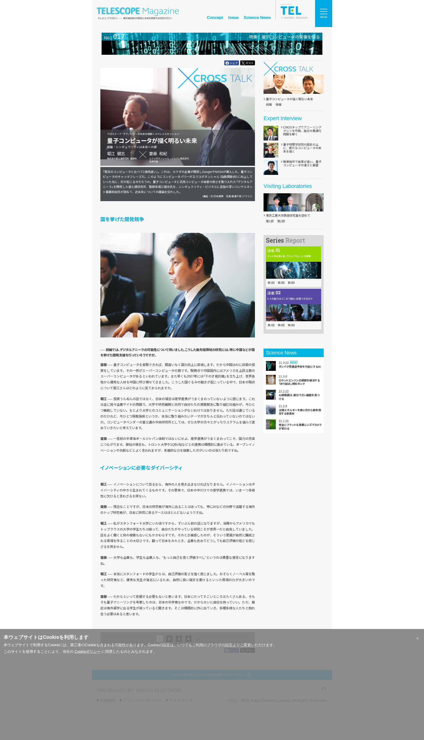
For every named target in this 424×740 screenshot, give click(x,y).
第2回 (281, 282)
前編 (269, 104)
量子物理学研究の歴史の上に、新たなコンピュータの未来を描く (302, 148)
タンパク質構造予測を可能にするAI (300, 366)
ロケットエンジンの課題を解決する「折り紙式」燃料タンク (299, 382)
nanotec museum (295, 17)
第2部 (281, 221)
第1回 (271, 282)
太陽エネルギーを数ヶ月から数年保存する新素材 (300, 412)
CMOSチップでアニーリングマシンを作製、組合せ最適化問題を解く (302, 131)
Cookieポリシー (88, 651)
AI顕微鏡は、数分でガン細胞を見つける (299, 397)
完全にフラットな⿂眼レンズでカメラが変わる (300, 426)
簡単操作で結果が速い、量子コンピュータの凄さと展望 (302, 163)
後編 (278, 104)
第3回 (291, 282)
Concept (215, 17)
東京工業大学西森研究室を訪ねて (288, 215)
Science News (257, 17)
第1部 (270, 221)
